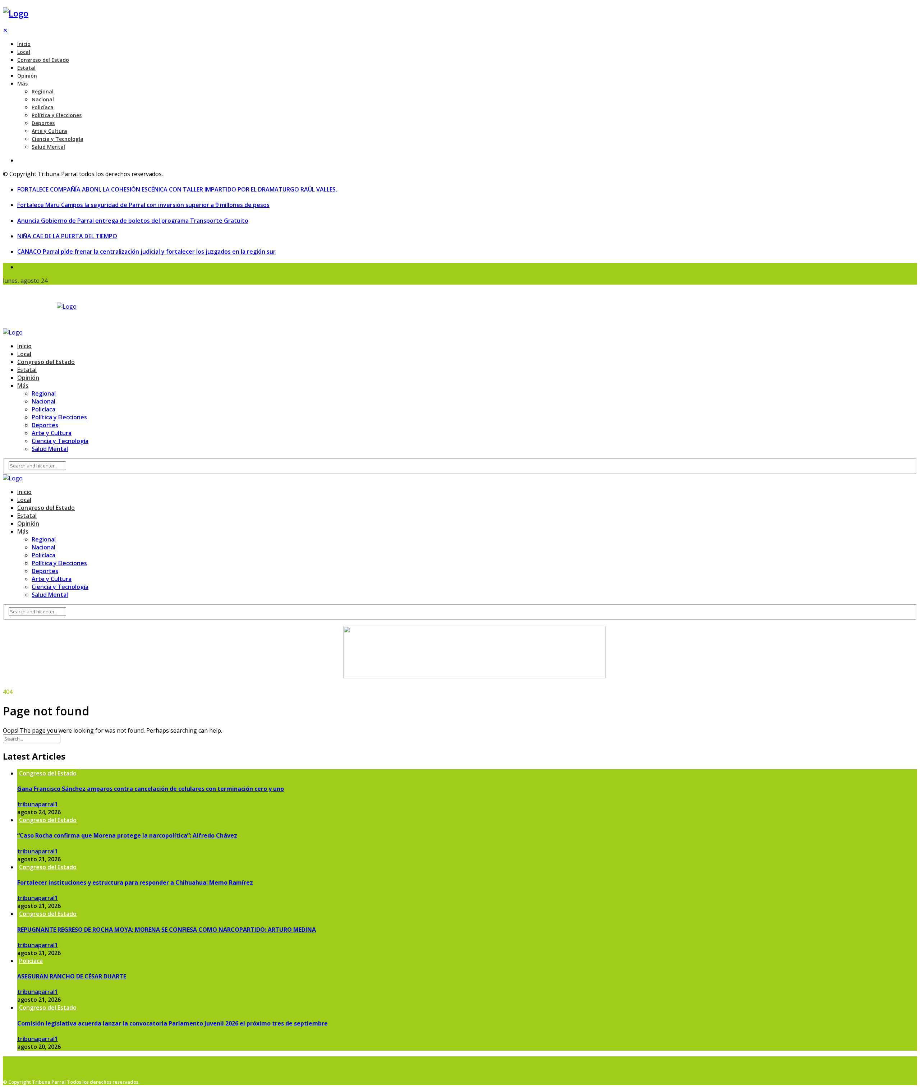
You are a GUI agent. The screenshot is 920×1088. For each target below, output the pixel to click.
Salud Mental (48, 146)
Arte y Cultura (49, 131)
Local (23, 52)
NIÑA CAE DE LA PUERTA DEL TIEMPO (67, 236)
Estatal (26, 67)
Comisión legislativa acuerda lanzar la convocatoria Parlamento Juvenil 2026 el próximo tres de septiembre (172, 1023)
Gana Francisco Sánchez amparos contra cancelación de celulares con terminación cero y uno (150, 789)
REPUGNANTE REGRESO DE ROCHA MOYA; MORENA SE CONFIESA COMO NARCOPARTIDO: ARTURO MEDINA (166, 929)
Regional (43, 91)
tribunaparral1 (37, 804)
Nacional (43, 99)
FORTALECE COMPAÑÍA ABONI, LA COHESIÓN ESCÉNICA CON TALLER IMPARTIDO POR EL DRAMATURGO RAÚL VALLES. (177, 189)
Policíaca (43, 107)
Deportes (43, 123)
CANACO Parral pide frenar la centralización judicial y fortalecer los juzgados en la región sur (146, 251)
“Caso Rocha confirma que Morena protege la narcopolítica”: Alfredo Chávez (127, 835)
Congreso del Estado (43, 59)
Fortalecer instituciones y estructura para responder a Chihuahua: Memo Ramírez (135, 882)
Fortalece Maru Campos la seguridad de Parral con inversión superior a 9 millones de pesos (143, 205)
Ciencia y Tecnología (57, 138)
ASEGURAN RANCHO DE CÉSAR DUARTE (71, 976)
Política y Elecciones (57, 115)
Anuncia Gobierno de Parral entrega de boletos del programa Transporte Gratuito (132, 221)
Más (22, 83)
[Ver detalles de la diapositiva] (474, 676)
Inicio (24, 44)
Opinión (27, 75)
